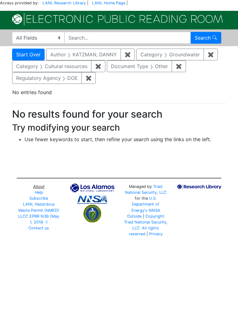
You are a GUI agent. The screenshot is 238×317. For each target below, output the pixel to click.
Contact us (39, 228)
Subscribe (38, 198)
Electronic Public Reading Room (117, 19)
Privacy (156, 234)
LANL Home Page (108, 3)
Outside (134, 216)
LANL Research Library (64, 3)
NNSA (154, 210)
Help (39, 192)
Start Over (28, 54)
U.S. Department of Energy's (145, 204)
